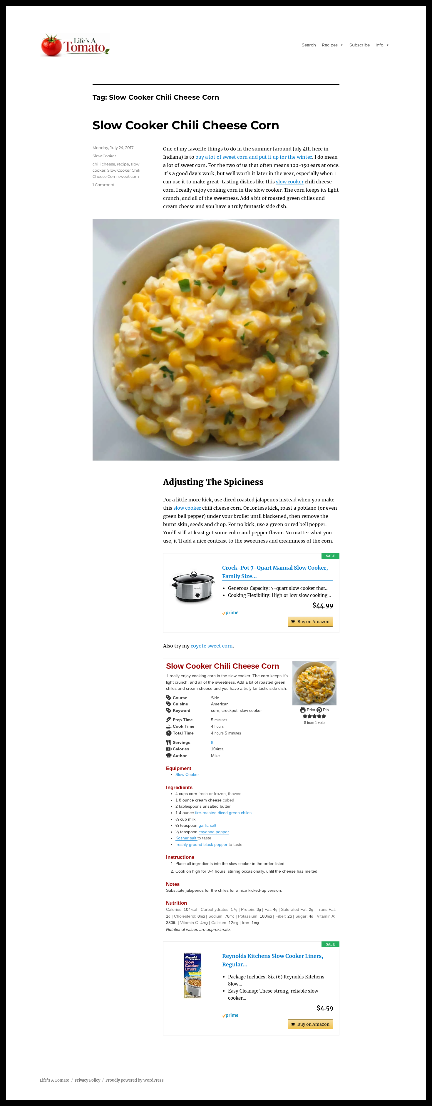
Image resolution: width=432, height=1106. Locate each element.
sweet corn (128, 176)
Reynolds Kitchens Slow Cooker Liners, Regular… (272, 960)
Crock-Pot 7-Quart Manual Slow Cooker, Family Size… (275, 572)
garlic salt (207, 825)
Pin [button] (325, 709)
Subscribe (359, 45)
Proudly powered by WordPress (135, 1080)
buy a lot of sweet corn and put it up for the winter (253, 157)
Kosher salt (186, 838)
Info (380, 45)
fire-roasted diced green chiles (223, 812)
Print (310, 709)
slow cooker (290, 182)
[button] (305, 716)
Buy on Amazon (313, 621)
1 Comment (104, 184)
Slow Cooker (187, 774)
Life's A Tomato (54, 1080)
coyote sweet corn (212, 646)
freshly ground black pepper (201, 844)
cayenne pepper (214, 831)
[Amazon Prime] (277, 612)
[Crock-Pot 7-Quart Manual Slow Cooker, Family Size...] (192, 587)
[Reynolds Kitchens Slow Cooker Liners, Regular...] (192, 975)
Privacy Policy (87, 1080)
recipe (123, 164)
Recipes (330, 45)
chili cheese (104, 164)
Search (309, 45)
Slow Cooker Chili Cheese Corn (186, 125)
